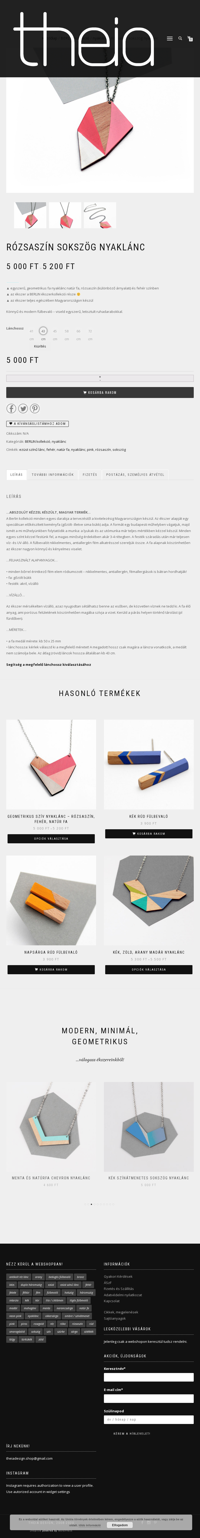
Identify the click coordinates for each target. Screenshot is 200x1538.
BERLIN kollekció (37, 441)
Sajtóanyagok (115, 1318)
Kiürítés (40, 346)
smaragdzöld (17, 1331)
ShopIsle (36, 1530)
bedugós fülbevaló (60, 1277)
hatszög (69, 1292)
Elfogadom (120, 1525)
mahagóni (30, 1308)
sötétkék (88, 1331)
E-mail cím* (113, 1389)
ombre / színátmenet (77, 1316)
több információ (90, 1525)
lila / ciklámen (54, 1300)
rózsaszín (103, 449)
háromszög (86, 1292)
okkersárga (51, 1316)
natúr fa (63, 449)
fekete (12, 1292)
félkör (26, 1292)
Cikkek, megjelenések (121, 1312)
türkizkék (27, 1339)
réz (52, 1324)
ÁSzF (107, 1282)
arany (38, 1277)
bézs (11, 1285)
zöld (41, 1339)
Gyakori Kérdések (118, 1276)
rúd (91, 1324)
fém (38, 1292)
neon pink (15, 1316)
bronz (80, 1277)
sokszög (119, 449)
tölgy (12, 1339)
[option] (30, 218)
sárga (74, 1331)
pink (90, 449)
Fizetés (90, 475)
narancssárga (65, 1308)
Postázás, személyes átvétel (135, 475)
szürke (61, 1331)
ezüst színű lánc (32, 449)
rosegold (39, 1324)
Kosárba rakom (102, 392)
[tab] (17, 475)
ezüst (51, 1285)
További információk (53, 475)
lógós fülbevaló (79, 1300)
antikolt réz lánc (19, 1277)
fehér (50, 449)
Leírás (16, 475)
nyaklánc (59, 441)
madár (13, 1308)
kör (37, 1300)
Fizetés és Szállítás (119, 1288)
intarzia (13, 1300)
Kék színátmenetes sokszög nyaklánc (51, 1178)
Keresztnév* (115, 1368)
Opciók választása (51, 838)
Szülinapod (114, 1411)
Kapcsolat (112, 1301)
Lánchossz (15, 328)
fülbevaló (52, 1292)
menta (46, 1308)
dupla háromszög (31, 1285)
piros (24, 1324)
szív (49, 1331)
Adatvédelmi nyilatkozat (123, 1295)
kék (27, 1300)
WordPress (64, 1530)
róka (63, 1324)
